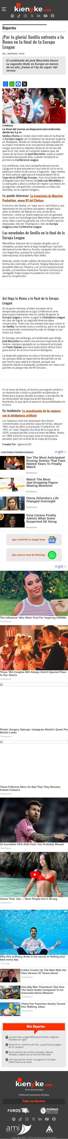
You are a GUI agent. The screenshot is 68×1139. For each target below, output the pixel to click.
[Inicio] (32, 8)
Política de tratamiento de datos (34, 1095)
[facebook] (52, 16)
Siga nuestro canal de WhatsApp (29, 554)
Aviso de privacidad (34, 1089)
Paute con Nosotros (34, 1101)
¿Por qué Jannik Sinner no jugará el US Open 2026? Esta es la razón (32, 1061)
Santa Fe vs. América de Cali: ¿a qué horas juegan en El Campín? (35, 1046)
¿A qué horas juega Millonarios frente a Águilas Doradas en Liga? (34, 1038)
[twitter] (32, 16)
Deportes (9, 28)
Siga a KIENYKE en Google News (29, 539)
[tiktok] (19, 16)
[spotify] (12, 16)
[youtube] (45, 16)
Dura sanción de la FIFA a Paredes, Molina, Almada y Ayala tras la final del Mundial (31, 1053)
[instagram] (25, 16)
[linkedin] (38, 16)
